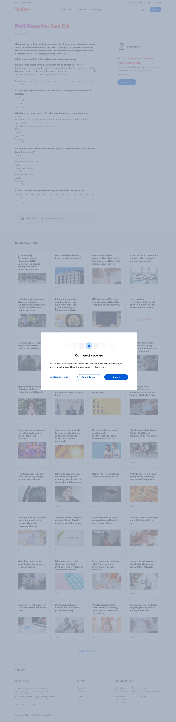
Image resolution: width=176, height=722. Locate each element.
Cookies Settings (59, 377)
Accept (116, 377)
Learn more (100, 367)
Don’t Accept (89, 377)
